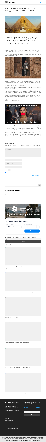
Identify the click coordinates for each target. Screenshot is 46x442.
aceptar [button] (30, 440)
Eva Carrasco (8, 13)
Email (25, 410)
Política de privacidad (9, 420)
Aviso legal (7, 418)
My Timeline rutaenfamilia (11, 428)
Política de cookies (8, 422)
